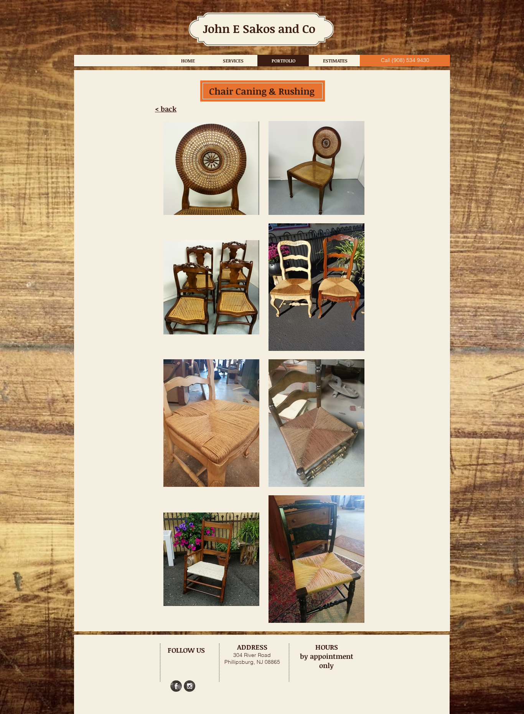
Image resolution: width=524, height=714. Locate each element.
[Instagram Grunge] (189, 686)
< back (165, 108)
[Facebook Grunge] (176, 686)
